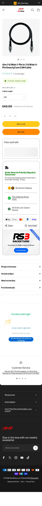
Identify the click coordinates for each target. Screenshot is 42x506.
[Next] (38, 3)
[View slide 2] (19, 378)
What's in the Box (8, 281)
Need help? (32, 225)
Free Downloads (8, 288)
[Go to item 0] (18, 59)
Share (10, 225)
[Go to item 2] (21, 59)
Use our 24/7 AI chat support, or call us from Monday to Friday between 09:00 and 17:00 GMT (21, 372)
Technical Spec (7, 274)
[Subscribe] (35, 448)
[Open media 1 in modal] (21, 37)
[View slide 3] (22, 378)
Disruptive (34, 478)
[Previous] (3, 3)
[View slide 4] (25, 378)
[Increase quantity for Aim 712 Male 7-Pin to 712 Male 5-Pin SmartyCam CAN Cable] (14, 116)
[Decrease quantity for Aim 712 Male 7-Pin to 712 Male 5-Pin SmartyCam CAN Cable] (4, 116)
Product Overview (8, 267)
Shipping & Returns (13, 482)
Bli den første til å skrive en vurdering (21, 339)
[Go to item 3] (23, 59)
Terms (23, 482)
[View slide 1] (16, 378)
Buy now (21, 132)
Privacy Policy (30, 482)
